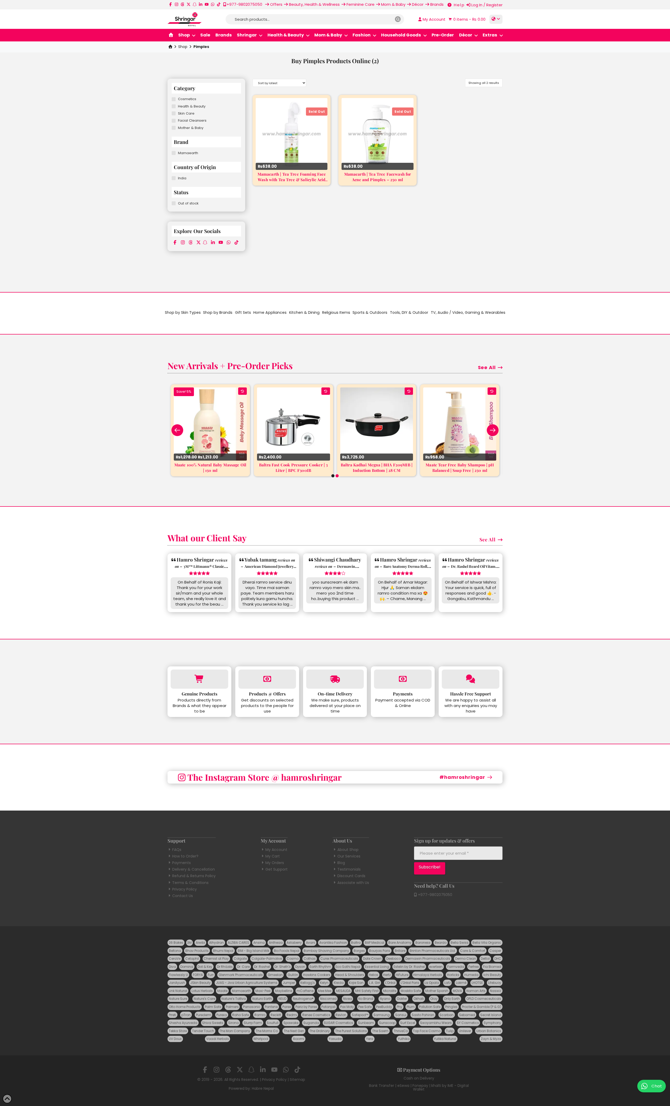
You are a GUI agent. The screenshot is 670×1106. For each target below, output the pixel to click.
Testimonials (349, 869)
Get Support (276, 869)
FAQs (176, 849)
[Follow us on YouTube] (207, 4)
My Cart (272, 856)
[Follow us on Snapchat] (195, 4)
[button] (466, 19)
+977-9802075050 (434, 894)
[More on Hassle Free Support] (470, 679)
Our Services (348, 856)
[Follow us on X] (189, 4)
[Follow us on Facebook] (171, 4)
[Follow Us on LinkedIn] (201, 4)
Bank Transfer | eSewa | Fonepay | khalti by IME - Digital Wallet (419, 1087)
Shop (182, 46)
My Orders (274, 862)
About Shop (348, 849)
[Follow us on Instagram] (177, 4)
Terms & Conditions (190, 882)
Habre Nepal (263, 1088)
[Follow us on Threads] (183, 4)
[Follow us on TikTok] (219, 4)
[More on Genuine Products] (199, 679)
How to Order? (185, 856)
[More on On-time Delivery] (335, 679)
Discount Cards (351, 875)
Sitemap (297, 1079)
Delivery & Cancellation (193, 869)
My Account (276, 849)
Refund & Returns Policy (194, 875)
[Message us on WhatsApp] (213, 4)
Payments (181, 862)
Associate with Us (353, 882)
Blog (341, 862)
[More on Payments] (403, 679)
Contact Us (182, 895)
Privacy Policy (184, 889)
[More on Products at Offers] (267, 679)
